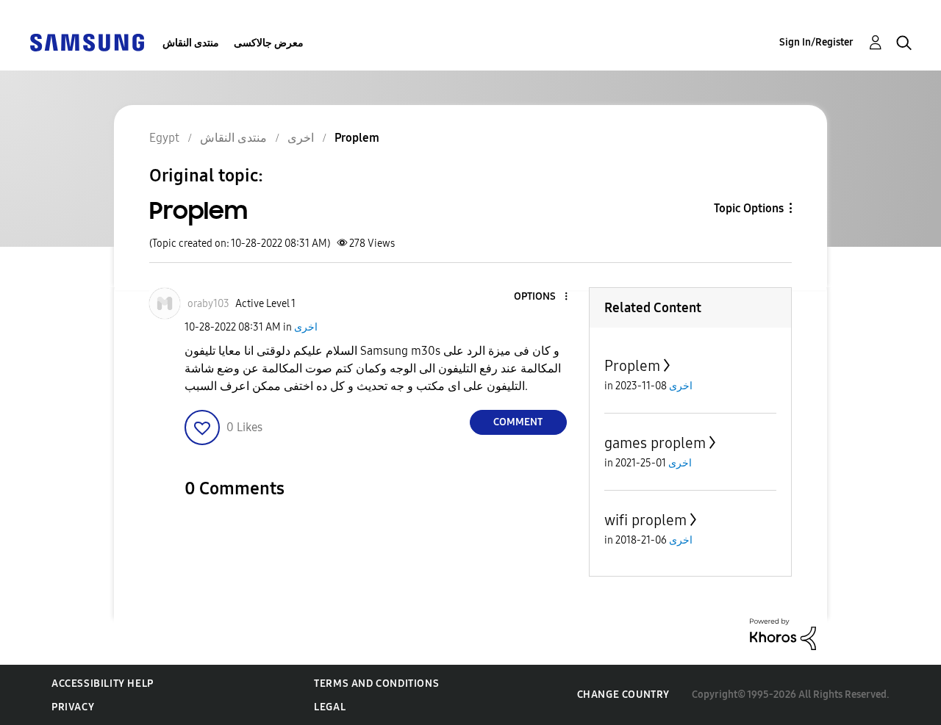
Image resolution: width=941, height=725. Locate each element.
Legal (330, 707)
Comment (518, 422)
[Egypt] (86, 41)
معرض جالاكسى (269, 43)
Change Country (623, 694)
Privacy (72, 707)
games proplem (655, 443)
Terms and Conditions (376, 683)
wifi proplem (645, 520)
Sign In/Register (816, 42)
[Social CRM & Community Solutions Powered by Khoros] (783, 634)
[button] (541, 297)
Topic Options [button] (749, 208)
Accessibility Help (102, 683)
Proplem (632, 366)
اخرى (306, 327)
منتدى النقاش (190, 43)
